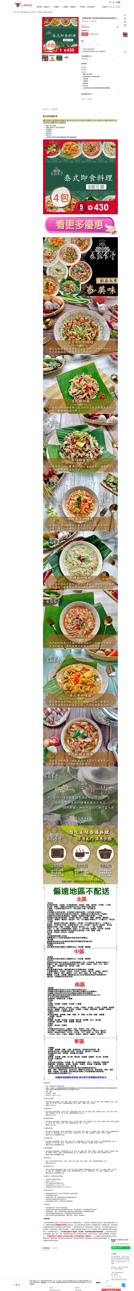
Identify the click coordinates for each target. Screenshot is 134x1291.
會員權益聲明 (78, 1290)
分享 (84, 99)
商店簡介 (51, 1288)
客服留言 (77, 1288)
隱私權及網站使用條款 (54, 1290)
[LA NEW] (23, 5)
